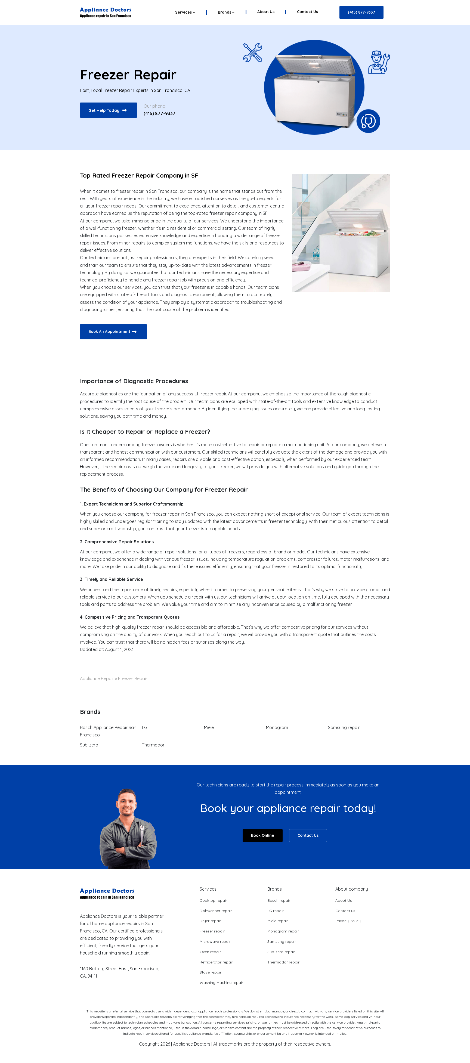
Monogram (277, 727)
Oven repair (210, 951)
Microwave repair (215, 941)
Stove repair (210, 972)
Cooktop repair (213, 900)
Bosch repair (278, 900)
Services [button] (183, 12)
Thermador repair (283, 962)
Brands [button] (224, 12)
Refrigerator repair (216, 962)
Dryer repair (210, 920)
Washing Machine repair (221, 982)
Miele (209, 727)
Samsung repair (344, 727)
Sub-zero (89, 745)
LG (144, 727)
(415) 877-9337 (159, 113)
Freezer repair (212, 931)
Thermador (153, 745)
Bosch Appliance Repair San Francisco (108, 731)
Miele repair (277, 920)
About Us (265, 12)
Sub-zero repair (281, 951)
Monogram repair (283, 931)
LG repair (275, 910)
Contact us (307, 12)
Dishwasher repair (216, 910)
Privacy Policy (348, 920)
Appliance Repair (97, 678)
